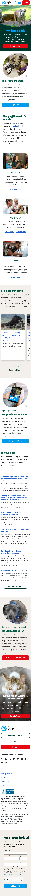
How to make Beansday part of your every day (15, 530)
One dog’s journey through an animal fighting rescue (13, 552)
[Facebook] (14, 759)
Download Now (15, 441)
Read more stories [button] (14, 586)
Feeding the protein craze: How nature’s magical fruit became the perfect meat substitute (14, 498)
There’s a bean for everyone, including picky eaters (12, 513)
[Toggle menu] (19, 3)
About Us (4, 770)
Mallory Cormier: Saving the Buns (14, 570)
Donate (26, 3)
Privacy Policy (5, 781)
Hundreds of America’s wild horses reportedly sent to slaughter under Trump (11, 337)
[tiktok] (26, 759)
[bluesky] (18, 759)
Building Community (7, 774)
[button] (19, 365)
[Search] (16, 2)
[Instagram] (6, 759)
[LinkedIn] (22, 759)
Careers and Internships (15, 735)
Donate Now (15, 46)
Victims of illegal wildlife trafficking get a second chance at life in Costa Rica (14, 479)
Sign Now (15, 104)
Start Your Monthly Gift (15, 657)
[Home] (7, 728)
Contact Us (15, 741)
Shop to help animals (7, 785)
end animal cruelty (17, 126)
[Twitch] (2, 759)
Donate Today (15, 716)
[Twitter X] (10, 759)
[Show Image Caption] (30, 20)
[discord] (6, 762)
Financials (4, 777)
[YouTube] (2, 762)
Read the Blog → (15, 370)
